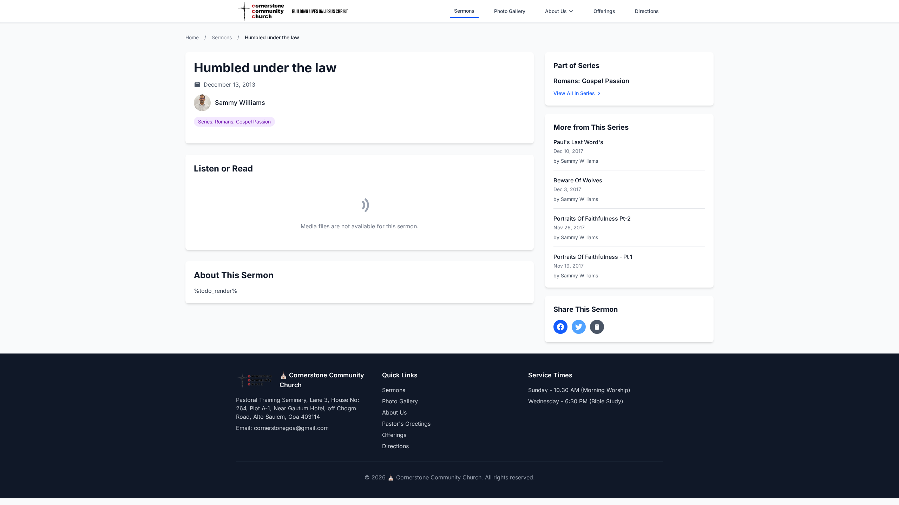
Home (192, 37)
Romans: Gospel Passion (591, 81)
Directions (647, 11)
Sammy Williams (240, 102)
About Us (556, 11)
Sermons (464, 11)
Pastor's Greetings (406, 423)
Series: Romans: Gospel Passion (234, 121)
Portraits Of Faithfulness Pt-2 (592, 218)
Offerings (604, 11)
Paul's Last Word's (578, 142)
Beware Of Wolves (577, 180)
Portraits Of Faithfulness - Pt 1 (592, 256)
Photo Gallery (509, 11)
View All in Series (574, 93)
